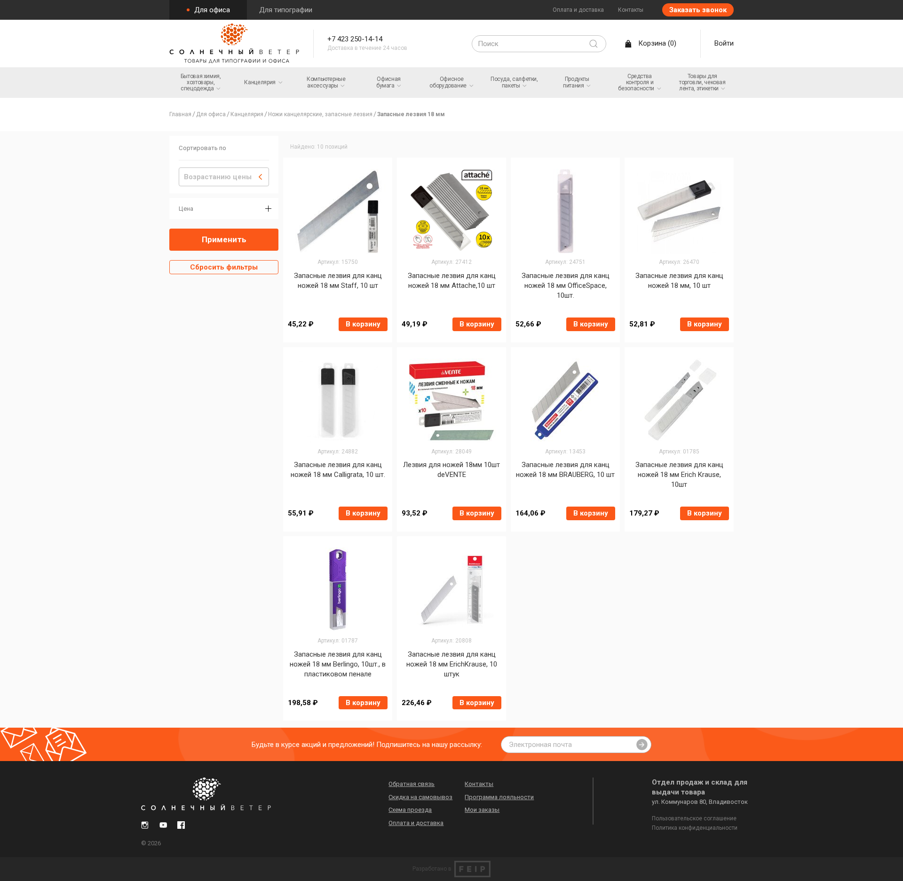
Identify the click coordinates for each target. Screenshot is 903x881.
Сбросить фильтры (224, 267)
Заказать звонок (698, 10)
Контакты (630, 10)
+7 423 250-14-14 (354, 39)
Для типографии (285, 10)
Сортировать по (202, 147)
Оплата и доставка (578, 10)
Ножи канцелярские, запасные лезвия (320, 114)
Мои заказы (482, 809)
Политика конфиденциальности (694, 828)
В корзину (363, 324)
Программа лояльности (499, 797)
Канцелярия (246, 114)
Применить (224, 239)
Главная (180, 114)
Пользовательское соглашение (694, 818)
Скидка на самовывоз (420, 797)
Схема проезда (410, 809)
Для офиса (211, 10)
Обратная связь (411, 783)
